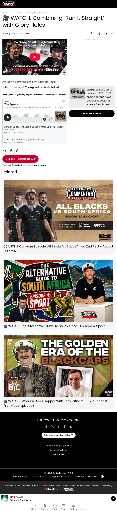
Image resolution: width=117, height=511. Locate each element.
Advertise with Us (58, 450)
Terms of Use (38, 476)
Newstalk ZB (10, 485)
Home (5, 12)
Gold (58, 485)
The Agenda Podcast (37, 12)
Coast (44, 485)
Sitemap (92, 476)
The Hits (26, 485)
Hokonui (95, 485)
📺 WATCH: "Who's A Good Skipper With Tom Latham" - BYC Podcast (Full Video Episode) (58, 371)
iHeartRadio (59, 454)
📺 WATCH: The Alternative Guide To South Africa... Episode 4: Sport (58, 294)
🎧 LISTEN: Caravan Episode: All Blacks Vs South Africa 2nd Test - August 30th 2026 (58, 217)
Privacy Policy (20, 476)
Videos (17, 12)
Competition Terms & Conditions (66, 476)
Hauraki (35, 485)
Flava (51, 485)
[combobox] (113, 33)
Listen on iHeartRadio (58, 498)
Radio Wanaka (83, 485)
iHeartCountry (69, 485)
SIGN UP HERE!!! (92, 101)
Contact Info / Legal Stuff (58, 445)
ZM (19, 485)
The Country (107, 485)
